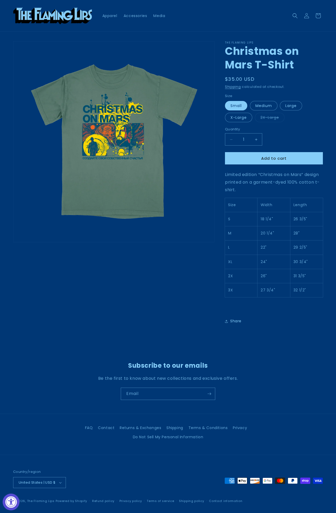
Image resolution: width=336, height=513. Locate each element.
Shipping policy (191, 501)
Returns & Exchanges (140, 427)
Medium (263, 105)
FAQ (89, 427)
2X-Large (272, 118)
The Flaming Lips (41, 501)
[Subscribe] (209, 394)
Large (291, 105)
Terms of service (160, 501)
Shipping (233, 86)
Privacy (240, 427)
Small (236, 105)
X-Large (238, 117)
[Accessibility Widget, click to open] (11, 502)
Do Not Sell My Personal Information (168, 437)
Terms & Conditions (208, 427)
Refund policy (103, 501)
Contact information (225, 501)
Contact (106, 427)
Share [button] (236, 321)
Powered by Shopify (71, 501)
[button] (295, 16)
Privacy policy (130, 501)
